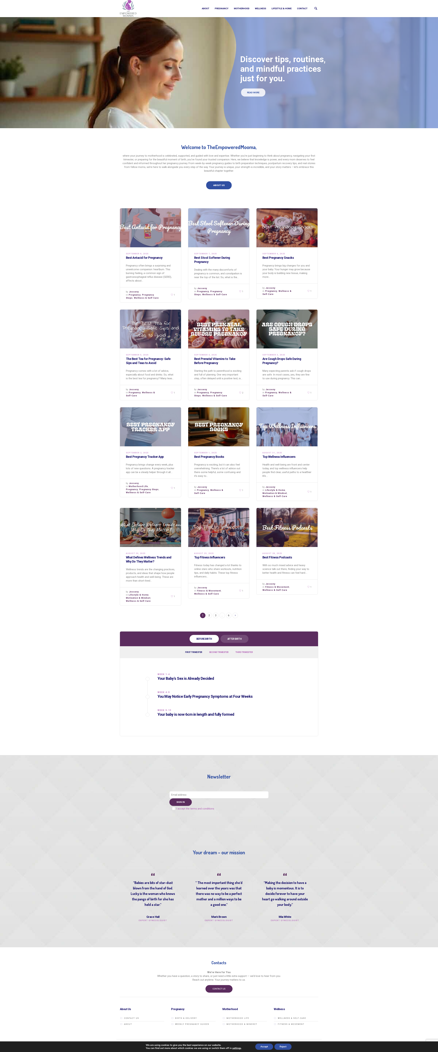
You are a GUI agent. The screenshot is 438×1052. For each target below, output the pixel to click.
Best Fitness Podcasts (277, 557)
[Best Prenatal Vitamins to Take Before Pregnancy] (218, 329)
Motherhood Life (138, 486)
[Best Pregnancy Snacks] (287, 227)
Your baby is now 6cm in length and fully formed (196, 714)
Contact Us (131, 1018)
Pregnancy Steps (149, 489)
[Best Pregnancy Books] (218, 426)
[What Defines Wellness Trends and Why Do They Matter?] (150, 527)
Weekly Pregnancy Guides (192, 1024)
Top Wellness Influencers (278, 456)
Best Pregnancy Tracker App (145, 456)
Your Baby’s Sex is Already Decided (186, 678)
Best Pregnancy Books (209, 456)
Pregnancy (135, 295)
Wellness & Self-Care (146, 298)
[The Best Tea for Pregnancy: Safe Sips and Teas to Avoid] (150, 329)
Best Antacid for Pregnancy (144, 257)
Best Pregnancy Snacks (278, 257)
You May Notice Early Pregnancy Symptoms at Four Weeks (205, 696)
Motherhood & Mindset (242, 1024)
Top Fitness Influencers (209, 557)
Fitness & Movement (209, 591)
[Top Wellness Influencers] (287, 426)
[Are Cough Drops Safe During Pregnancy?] (287, 329)
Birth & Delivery (186, 1018)
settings (236, 1048)
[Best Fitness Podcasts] (287, 527)
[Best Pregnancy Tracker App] (150, 426)
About (128, 1024)
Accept (264, 1046)
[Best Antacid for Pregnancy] (150, 227)
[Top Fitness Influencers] (218, 527)
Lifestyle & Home (275, 490)
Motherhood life (238, 1018)
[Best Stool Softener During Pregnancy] (218, 227)
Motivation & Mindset (274, 493)
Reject (283, 1046)
